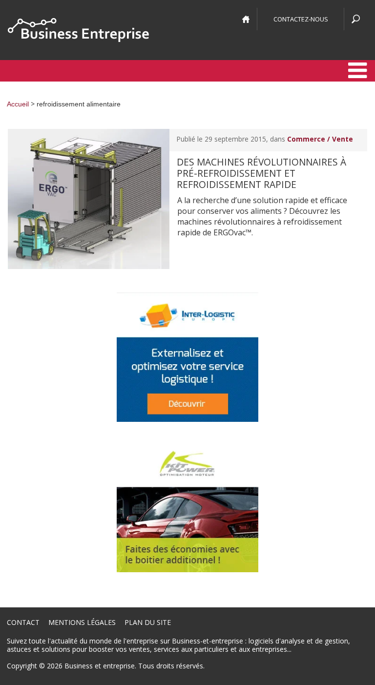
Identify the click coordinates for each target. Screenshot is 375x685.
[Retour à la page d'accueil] (78, 30)
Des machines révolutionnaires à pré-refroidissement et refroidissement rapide (261, 173)
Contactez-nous (300, 19)
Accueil (18, 104)
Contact (23, 622)
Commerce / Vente (320, 139)
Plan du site (148, 622)
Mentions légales (82, 622)
